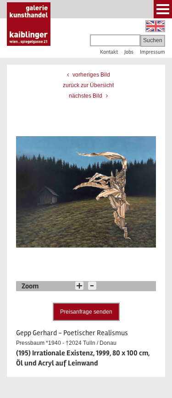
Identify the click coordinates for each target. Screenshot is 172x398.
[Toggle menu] (163, 9)
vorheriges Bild (90, 75)
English (155, 26)
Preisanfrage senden (86, 312)
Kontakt (109, 52)
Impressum (152, 52)
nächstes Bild (86, 96)
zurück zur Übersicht (88, 85)
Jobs (128, 52)
